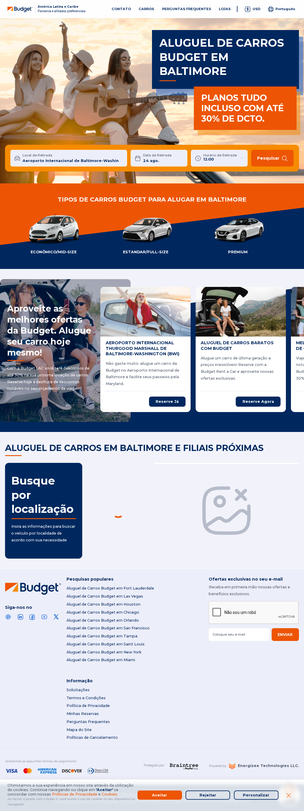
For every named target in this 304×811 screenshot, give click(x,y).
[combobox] (73, 158)
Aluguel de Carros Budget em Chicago (102, 612)
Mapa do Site (79, 729)
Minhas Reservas (82, 713)
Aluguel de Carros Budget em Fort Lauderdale (110, 588)
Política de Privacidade (88, 705)
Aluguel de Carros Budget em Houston (103, 604)
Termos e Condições (86, 698)
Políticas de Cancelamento (92, 737)
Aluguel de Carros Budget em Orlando (102, 620)
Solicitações (78, 690)
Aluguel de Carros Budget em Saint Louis (105, 644)
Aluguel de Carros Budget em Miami (100, 660)
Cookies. (110, 794)
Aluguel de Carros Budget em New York (104, 652)
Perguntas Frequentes (88, 721)
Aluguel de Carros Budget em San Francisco (108, 628)
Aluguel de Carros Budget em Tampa (101, 636)
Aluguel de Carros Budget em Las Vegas (104, 596)
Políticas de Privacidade (74, 794)
